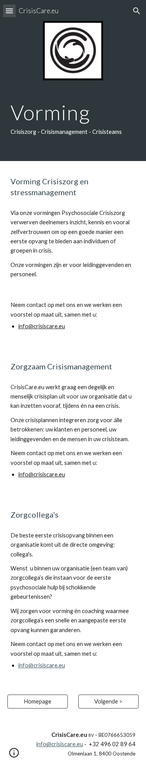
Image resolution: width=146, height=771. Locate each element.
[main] (73, 119)
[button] (9, 10)
